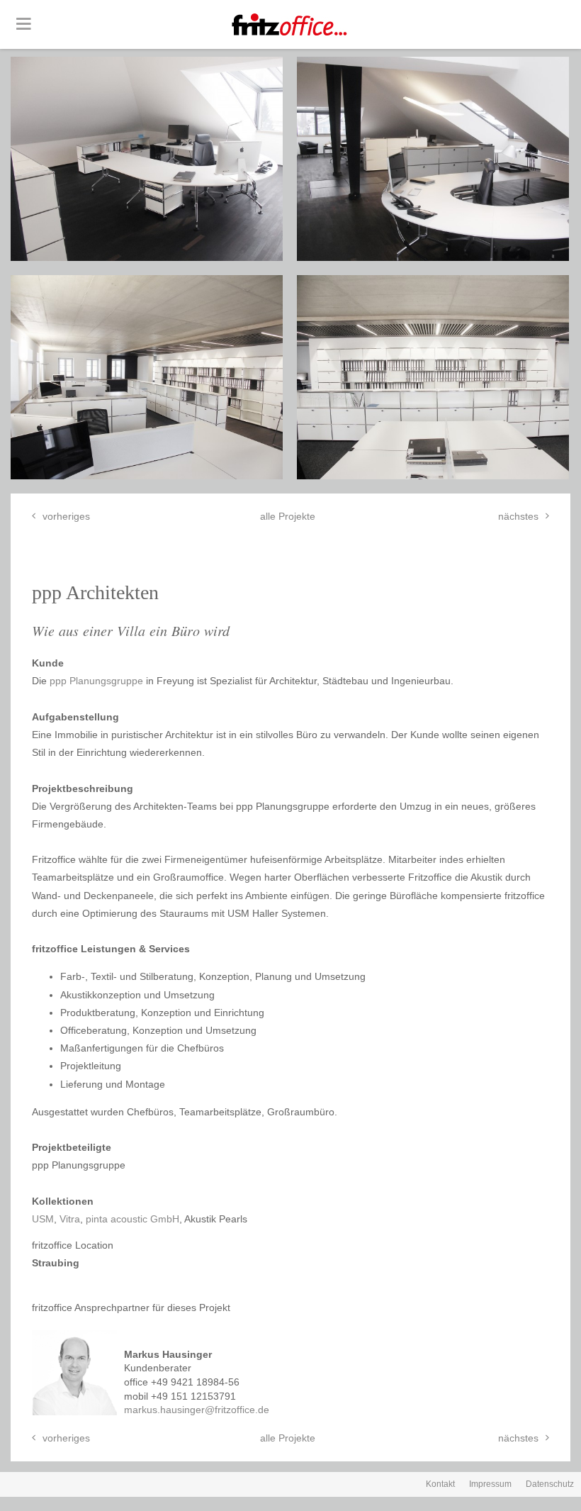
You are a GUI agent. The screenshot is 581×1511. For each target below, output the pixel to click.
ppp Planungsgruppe (96, 680)
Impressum (490, 1484)
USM (43, 1219)
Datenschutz (550, 1484)
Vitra (70, 1219)
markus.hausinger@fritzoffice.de (196, 1409)
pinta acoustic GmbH (132, 1219)
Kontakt (440, 1484)
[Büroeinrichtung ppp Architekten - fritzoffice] (147, 159)
